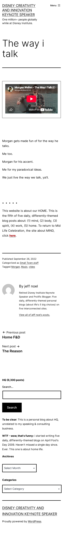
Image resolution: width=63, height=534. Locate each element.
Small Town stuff (29, 262)
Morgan (15, 266)
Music (24, 266)
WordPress (34, 521)
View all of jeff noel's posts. (34, 314)
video (32, 266)
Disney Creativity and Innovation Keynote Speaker (18, 10)
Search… (7, 386)
